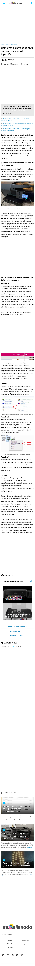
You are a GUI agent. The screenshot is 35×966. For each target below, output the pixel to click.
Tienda (10, 940)
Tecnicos (10, 947)
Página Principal (17, 636)
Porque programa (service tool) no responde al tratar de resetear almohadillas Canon (17, 808)
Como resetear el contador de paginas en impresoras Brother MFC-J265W (16, 836)
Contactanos (25, 940)
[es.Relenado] (15, 3)
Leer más (24, 820)
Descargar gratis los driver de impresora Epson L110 (15, 598)
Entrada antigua (17, 631)
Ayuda (25, 944)
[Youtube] (3, 955)
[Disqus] (17, 674)
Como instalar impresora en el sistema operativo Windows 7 (15, 120)
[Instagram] (8, 955)
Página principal (5, 44)
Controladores (14, 44)
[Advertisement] (17, 24)
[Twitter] (17, 955)
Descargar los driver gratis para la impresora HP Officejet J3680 (17, 615)
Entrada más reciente (17, 626)
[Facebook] (13, 955)
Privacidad (10, 944)
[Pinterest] (22, 955)
